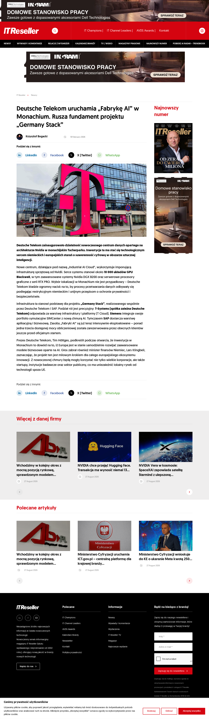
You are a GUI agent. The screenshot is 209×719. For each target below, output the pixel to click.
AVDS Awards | (146, 30)
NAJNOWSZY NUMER (156, 44)
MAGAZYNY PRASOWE (129, 44)
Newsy (34, 95)
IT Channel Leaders (71, 623)
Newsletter (67, 641)
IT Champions (68, 618)
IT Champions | (93, 30)
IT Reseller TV (114, 635)
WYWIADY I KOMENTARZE (29, 44)
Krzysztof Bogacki (36, 136)
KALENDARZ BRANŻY (85, 44)
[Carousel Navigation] (104, 492)
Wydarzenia (113, 629)
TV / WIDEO (106, 44)
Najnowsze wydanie (117, 647)
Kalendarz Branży (70, 635)
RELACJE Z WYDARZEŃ (58, 44)
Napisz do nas (26, 666)
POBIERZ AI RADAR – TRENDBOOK (189, 44)
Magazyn (112, 641)
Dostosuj (151, 711)
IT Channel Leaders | (120, 30)
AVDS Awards (68, 629)
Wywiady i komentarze (119, 623)
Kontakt (164, 30)
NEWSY (7, 44)
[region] (104, 708)
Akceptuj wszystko (192, 711)
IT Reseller (21, 95)
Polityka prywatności (72, 652)
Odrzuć (169, 711)
